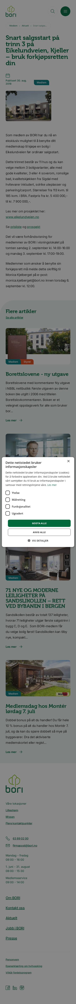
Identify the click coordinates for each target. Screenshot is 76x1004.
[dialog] (38, 502)
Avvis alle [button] (39, 532)
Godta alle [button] (39, 523)
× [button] (68, 461)
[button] (38, 541)
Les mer (52, 484)
